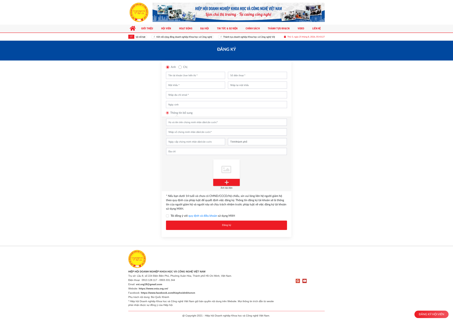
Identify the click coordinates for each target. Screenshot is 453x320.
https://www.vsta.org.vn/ (153, 288)
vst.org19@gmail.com (149, 284)
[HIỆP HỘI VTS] (139, 12)
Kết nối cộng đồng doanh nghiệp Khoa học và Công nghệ (181, 37)
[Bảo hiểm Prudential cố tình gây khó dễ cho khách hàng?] (239, 12)
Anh (173, 67)
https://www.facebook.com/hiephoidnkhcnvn (168, 292)
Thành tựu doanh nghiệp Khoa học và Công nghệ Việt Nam (249, 37)
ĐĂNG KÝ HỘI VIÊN (431, 314)
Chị (185, 67)
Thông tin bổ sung (181, 112)
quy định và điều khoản (202, 215)
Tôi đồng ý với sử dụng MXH (203, 215)
